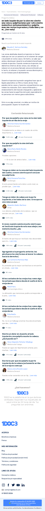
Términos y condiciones (10, 461)
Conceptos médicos (9, 475)
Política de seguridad (9, 465)
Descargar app (28, 3)
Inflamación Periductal (28, 15)
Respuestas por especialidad (12, 479)
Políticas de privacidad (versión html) (15, 458)
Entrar (39, 3)
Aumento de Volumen (11, 15)
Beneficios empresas (9, 437)
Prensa (4, 440)
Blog (3, 451)
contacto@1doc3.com (11, 490)
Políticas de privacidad (9, 454)
